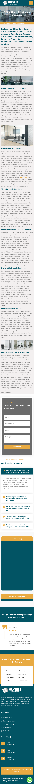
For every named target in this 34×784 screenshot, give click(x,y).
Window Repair (7, 717)
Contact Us (6, 731)
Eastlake (9, 23)
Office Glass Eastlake (19, 23)
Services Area (7, 727)
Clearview (9, 674)
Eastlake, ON (10, 760)
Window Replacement (9, 724)
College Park (10, 677)
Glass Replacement (8, 721)
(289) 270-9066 (11, 744)
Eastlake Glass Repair (22, 769)
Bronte (8, 671)
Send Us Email (11, 752)
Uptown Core (23, 681)
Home (3, 23)
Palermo (21, 677)
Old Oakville (22, 674)
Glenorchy (22, 671)
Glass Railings (24, 177)
